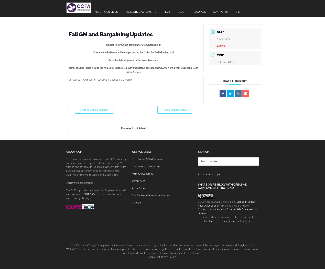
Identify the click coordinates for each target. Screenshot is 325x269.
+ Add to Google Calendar (94, 109)
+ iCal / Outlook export (174, 109)
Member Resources (142, 173)
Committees (138, 181)
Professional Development (146, 166)
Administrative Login (209, 174)
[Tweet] (230, 93)
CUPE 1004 (89, 194)
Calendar (137, 202)
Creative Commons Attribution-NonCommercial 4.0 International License (227, 209)
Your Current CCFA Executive (147, 159)
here (92, 198)
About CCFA (138, 188)
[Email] (245, 93)
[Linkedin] (238, 93)
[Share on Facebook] (223, 93)
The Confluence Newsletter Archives (151, 195)
